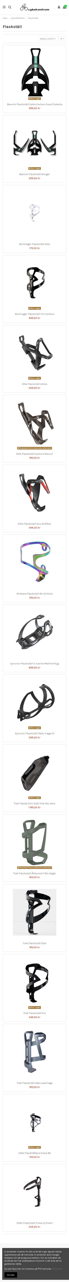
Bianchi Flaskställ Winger (34, 174)
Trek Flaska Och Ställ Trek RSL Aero (34, 803)
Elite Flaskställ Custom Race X (34, 454)
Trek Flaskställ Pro (34, 1013)
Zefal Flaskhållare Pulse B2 (34, 1153)
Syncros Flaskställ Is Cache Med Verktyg (34, 663)
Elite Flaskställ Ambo (34, 384)
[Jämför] (32, 100)
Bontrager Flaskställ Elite (34, 244)
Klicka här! (57, 1269)
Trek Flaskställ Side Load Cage (34, 1083)
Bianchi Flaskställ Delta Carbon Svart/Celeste (34, 104)
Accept (10, 1275)
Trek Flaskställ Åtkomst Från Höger (34, 873)
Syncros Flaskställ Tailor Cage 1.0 (34, 733)
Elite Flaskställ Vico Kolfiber (34, 523)
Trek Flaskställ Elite (34, 943)
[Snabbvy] (37, 100)
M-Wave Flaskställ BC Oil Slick (35, 593)
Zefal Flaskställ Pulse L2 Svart (35, 1223)
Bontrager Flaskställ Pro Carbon (34, 314)
